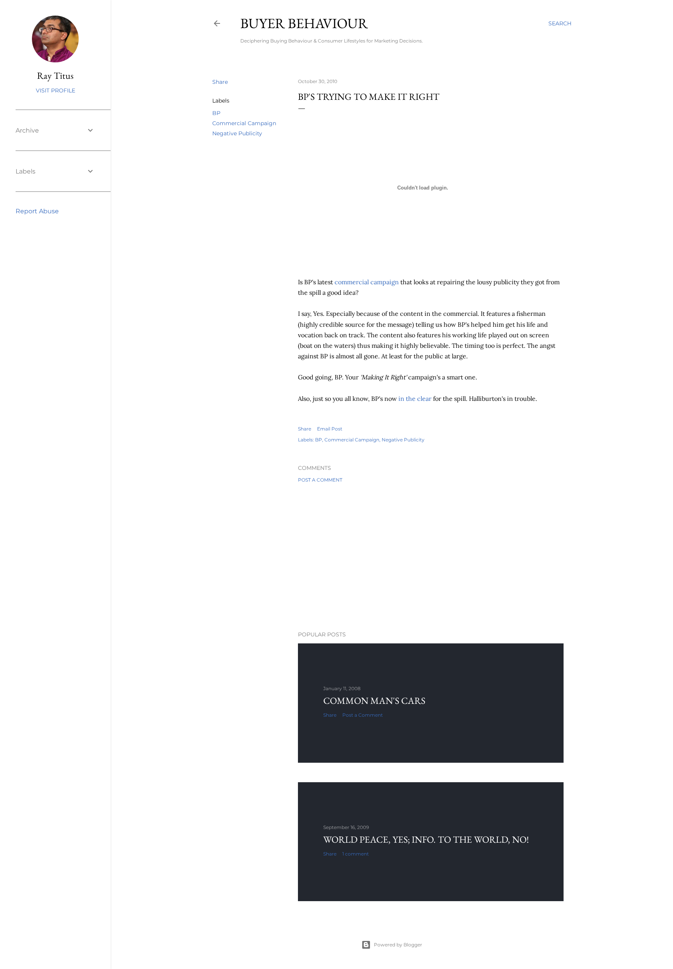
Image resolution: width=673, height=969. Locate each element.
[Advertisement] (431, 556)
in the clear (415, 398)
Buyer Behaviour (304, 23)
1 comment (355, 854)
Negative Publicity (237, 133)
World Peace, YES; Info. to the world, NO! (426, 839)
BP (216, 113)
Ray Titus (55, 75)
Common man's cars (374, 700)
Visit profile (55, 90)
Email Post (329, 429)
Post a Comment (320, 480)
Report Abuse (37, 211)
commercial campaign (367, 282)
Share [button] (220, 81)
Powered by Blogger (398, 945)
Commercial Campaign (244, 123)
